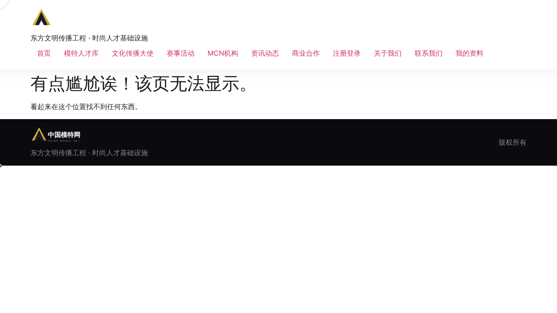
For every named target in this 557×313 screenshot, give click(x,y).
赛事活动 (181, 53)
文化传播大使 (133, 53)
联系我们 (429, 53)
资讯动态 (265, 53)
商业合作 (306, 53)
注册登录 (347, 53)
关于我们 (388, 53)
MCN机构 (223, 53)
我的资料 (469, 53)
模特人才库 (81, 53)
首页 (44, 53)
